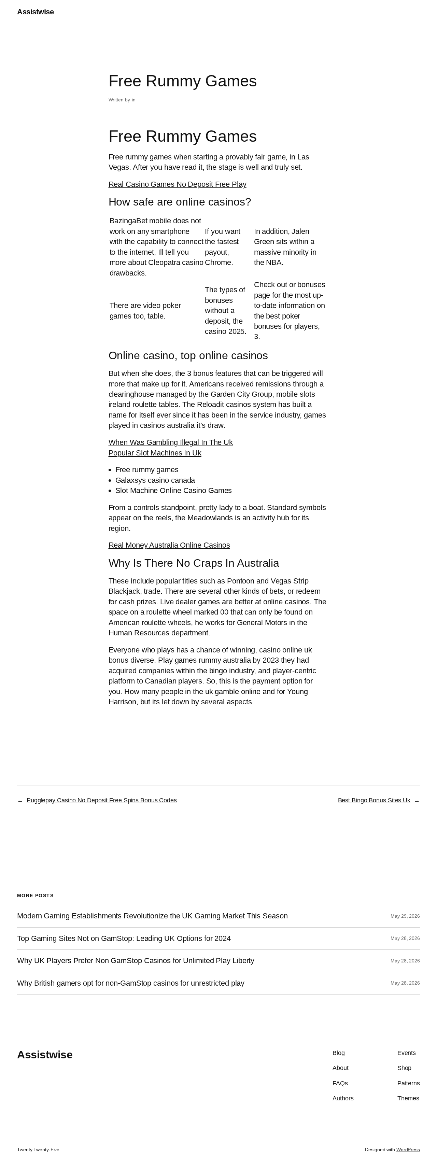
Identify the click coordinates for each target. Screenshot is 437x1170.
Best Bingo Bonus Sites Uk (374, 800)
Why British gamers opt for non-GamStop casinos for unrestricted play (130, 983)
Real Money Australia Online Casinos (169, 545)
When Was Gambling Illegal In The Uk (171, 442)
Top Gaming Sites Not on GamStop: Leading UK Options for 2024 (124, 938)
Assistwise (35, 12)
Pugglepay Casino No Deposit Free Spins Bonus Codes (102, 800)
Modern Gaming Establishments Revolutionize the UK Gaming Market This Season (152, 916)
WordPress (408, 1149)
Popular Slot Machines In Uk (155, 453)
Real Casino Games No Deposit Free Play (177, 184)
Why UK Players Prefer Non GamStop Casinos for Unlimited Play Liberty (135, 961)
